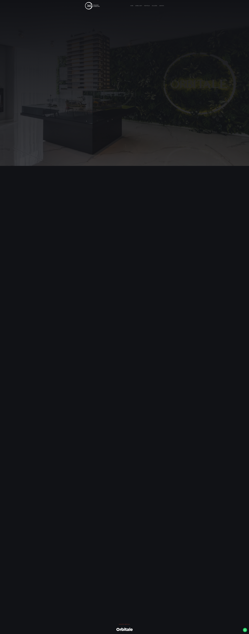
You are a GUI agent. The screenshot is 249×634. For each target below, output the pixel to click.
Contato (161, 5)
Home (131, 5)
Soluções (154, 5)
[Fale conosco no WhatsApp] (245, 630)
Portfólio (147, 5)
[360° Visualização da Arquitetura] (92, 5)
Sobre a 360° (138, 5)
